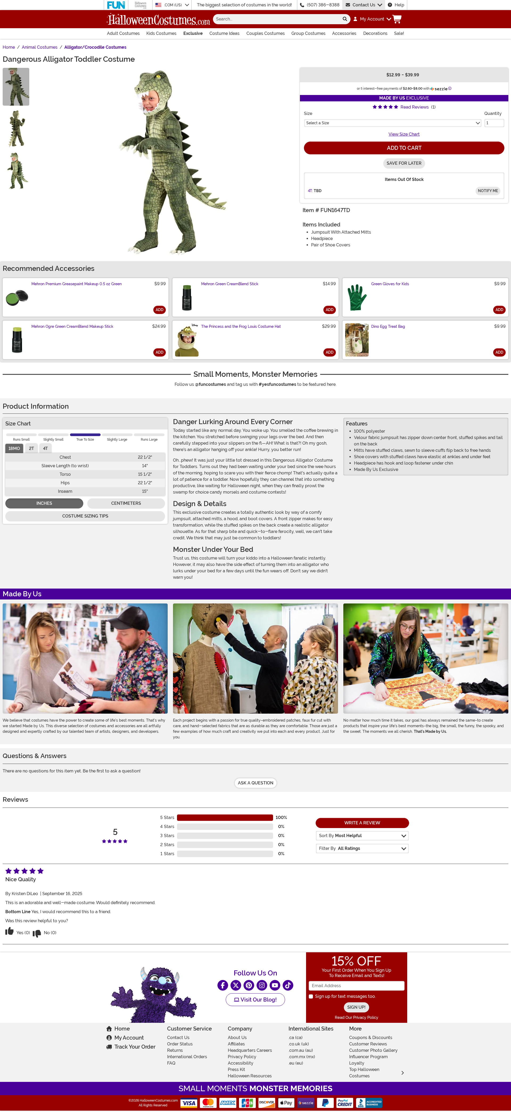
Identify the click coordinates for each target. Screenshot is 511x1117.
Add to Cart (404, 148)
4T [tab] (45, 448)
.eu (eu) (296, 1063)
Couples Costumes (265, 33)
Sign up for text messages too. (345, 996)
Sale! (399, 33)
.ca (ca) (296, 1037)
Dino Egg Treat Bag (388, 326)
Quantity (493, 113)
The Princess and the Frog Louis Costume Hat (241, 326)
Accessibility (240, 1063)
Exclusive (193, 33)
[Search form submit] (345, 19)
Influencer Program (368, 1056)
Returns (175, 1050)
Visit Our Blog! (258, 999)
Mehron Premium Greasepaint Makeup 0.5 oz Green (76, 284)
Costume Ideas (224, 33)
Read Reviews (415, 107)
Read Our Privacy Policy (356, 1017)
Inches (44, 503)
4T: (310, 191)
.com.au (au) (301, 1050)
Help (399, 4)
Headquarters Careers (250, 1050)
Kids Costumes (161, 33)
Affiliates (236, 1043)
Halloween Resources (250, 1075)
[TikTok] (288, 985)
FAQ (171, 1063)
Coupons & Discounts (370, 1037)
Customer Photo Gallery (373, 1050)
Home (122, 1028)
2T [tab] (31, 448)
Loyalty (356, 1063)
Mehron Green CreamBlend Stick (229, 284)
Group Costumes (308, 33)
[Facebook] (222, 985)
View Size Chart (404, 134)
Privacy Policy (242, 1056)
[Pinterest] (249, 985)
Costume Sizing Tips (85, 516)
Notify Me (488, 191)
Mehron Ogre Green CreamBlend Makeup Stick (72, 326)
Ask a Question (255, 782)
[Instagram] (262, 985)
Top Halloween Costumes (364, 1072)
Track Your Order (134, 1047)
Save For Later (404, 163)
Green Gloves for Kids (390, 284)
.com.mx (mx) (302, 1056)
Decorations (375, 33)
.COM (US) (173, 5)
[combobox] (276, 19)
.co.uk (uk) (299, 1043)
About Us (237, 1037)
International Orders (187, 1056)
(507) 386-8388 (323, 4)
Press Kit (236, 1069)
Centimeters (126, 503)
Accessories (344, 33)
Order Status (180, 1043)
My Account (129, 1038)
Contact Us (364, 4)
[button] (372, 19)
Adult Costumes (123, 33)
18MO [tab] (14, 448)
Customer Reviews (368, 1043)
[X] (235, 985)
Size (308, 113)
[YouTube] (275, 985)
